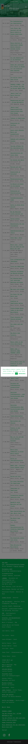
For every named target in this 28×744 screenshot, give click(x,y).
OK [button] (16, 373)
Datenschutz (22, 373)
